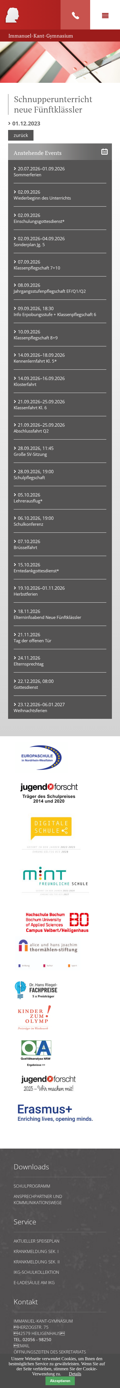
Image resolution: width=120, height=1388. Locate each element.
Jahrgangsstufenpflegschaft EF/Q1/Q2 (50, 291)
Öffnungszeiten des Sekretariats (50, 1352)
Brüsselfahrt (25, 547)
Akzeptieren (60, 1381)
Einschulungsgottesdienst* (39, 221)
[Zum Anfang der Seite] (31, 1146)
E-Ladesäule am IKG (34, 1282)
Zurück (21, 135)
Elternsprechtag (29, 664)
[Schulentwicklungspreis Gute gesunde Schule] (55, 899)
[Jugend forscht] (48, 806)
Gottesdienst (26, 687)
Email (22, 1345)
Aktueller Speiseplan (36, 1241)
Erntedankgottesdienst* (36, 570)
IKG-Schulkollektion (36, 1272)
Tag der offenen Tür (32, 640)
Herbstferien (26, 594)
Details (75, 1373)
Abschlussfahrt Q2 (31, 431)
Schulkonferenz (28, 524)
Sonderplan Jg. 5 (29, 244)
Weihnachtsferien (30, 710)
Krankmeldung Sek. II (37, 1261)
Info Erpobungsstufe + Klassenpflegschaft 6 (55, 314)
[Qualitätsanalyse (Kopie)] (57, 1125)
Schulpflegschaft (29, 477)
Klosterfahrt (25, 384)
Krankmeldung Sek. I (36, 1251)
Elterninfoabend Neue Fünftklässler (47, 617)
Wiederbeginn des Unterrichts (42, 198)
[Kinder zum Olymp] (36, 1033)
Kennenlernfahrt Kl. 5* (35, 361)
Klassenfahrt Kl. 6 (30, 407)
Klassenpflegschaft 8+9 (36, 337)
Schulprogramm (32, 1186)
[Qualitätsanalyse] (41, 771)
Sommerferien (27, 174)
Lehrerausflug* (28, 501)
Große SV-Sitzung (30, 454)
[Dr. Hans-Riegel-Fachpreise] (36, 998)
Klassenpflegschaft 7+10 (37, 268)
